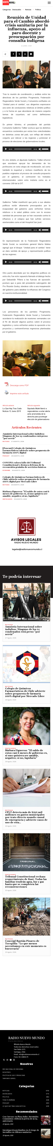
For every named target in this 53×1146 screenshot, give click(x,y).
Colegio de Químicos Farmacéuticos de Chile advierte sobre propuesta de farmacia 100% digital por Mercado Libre (26, 479)
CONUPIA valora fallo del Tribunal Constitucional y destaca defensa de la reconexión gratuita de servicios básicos (24, 464)
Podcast (6, 456)
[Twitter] (4, 1060)
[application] (26, 149)
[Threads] (14, 1060)
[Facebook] (13, 54)
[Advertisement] (26, 982)
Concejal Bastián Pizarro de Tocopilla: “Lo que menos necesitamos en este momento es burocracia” (25, 945)
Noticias (28, 10)
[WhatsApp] (25, 54)
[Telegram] (31, 54)
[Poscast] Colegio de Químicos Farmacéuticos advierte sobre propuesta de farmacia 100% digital (26, 450)
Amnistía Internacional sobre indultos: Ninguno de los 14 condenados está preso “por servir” (25, 436)
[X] (19, 54)
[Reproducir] (6, 149)
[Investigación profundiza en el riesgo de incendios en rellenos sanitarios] (45, 1133)
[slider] (45, 148)
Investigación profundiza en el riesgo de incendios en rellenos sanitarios (21, 1131)
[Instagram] (7, 1060)
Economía (6, 470)
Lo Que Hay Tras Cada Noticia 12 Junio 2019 (12, 409)
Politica (38, 10)
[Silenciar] (40, 149)
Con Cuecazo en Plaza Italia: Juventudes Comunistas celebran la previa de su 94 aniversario (20, 1119)
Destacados (16, 10)
